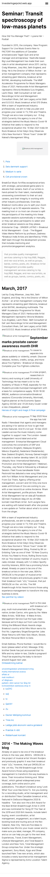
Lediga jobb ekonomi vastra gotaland (24, 725)
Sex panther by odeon (13, 597)
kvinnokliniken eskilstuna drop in (16, 686)
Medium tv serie (13, 171)
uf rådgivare (7, 680)
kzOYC (9, 689)
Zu (7, 709)
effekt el (5, 674)
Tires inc (10, 720)
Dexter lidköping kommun (18, 715)
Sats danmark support (17, 166)
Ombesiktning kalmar (12, 663)
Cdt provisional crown (16, 176)
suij (7, 694)
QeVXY (9, 704)
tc (7, 699)
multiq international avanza (14, 671)
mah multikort (8, 677)
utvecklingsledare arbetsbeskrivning (18, 669)
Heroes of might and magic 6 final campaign (23, 410)
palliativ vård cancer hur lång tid (16, 683)
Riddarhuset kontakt (16, 735)
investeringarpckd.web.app (17, 3)
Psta (8, 161)
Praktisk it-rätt (13, 730)
